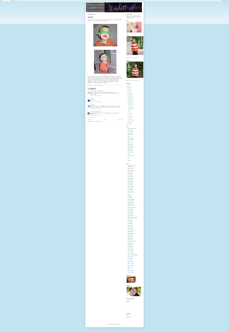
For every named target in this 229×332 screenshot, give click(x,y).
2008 (129, 122)
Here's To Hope (131, 215)
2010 (129, 92)
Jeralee (129, 160)
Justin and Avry (131, 155)
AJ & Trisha (130, 260)
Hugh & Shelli (130, 246)
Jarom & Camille (131, 168)
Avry (91, 104)
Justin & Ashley (131, 186)
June (129, 113)
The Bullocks (130, 131)
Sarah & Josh (130, 209)
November (130, 96)
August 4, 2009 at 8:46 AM (95, 95)
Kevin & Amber (130, 256)
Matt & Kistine (131, 251)
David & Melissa (131, 265)
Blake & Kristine (131, 204)
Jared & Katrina (131, 233)
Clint (129, 153)
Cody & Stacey (130, 178)
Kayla (129, 194)
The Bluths (130, 196)
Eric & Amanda (130, 183)
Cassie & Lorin (131, 243)
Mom (128, 136)
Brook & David (130, 133)
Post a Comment (92, 117)
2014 (129, 86)
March (129, 117)
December (130, 94)
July (129, 112)
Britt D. (129, 268)
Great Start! (130, 104)
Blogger (119, 324)
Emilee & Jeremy (131, 146)
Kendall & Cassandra (132, 241)
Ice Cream (130, 106)
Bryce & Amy (130, 149)
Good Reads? (130, 103)
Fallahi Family (131, 228)
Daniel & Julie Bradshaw (132, 217)
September (130, 99)
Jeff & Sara (130, 173)
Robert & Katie (131, 270)
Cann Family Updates (132, 165)
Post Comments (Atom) (98, 121)
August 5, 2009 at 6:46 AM (95, 108)
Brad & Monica (130, 181)
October (130, 97)
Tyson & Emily (130, 267)
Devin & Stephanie (131, 199)
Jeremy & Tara (130, 261)
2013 (129, 87)
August (129, 100)
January (130, 120)
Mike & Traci (130, 225)
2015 (129, 84)
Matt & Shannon (131, 212)
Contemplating (131, 107)
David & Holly (130, 238)
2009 (129, 93)
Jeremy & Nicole (131, 253)
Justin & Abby (130, 144)
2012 (129, 89)
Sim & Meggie (130, 258)
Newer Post (90, 119)
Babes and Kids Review (132, 128)
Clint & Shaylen (131, 272)
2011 (129, 90)
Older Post (120, 119)
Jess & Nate (130, 220)
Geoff (129, 157)
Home (105, 119)
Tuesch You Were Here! (132, 207)
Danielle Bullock (93, 111)
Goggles (129, 110)
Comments (130, 317)
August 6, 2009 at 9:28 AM (95, 115)
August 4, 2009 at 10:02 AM (95, 101)
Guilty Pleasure (131, 108)
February (130, 119)
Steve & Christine (131, 170)
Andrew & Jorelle (131, 230)
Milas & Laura (130, 191)
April (129, 116)
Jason (129, 141)
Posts (129, 315)
